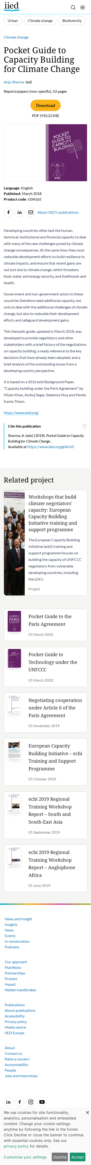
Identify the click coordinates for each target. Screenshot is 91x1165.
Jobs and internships (21, 1075)
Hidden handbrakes (20, 990)
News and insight (18, 919)
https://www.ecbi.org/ (21, 412)
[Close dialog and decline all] (87, 1110)
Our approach (16, 962)
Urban (13, 20)
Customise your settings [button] (25, 1157)
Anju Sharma (14, 82)
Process (11, 978)
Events (10, 935)
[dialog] (45, 1136)
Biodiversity (72, 20)
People (10, 1070)
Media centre (15, 1027)
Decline (59, 1157)
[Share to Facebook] (8, 212)
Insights (11, 924)
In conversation (17, 941)
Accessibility (15, 1016)
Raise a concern (17, 1059)
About (10, 1047)
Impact (10, 984)
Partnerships (15, 973)
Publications (15, 1004)
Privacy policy (16, 1021)
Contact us (13, 1053)
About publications (20, 1010)
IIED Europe (14, 1032)
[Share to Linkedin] (19, 212)
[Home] (12, 7)
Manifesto (13, 967)
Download (45, 105)
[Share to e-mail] (30, 212)
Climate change (40, 20)
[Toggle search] (73, 7)
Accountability (16, 1064)
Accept (77, 1157)
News (9, 930)
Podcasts (12, 947)
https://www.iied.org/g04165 (50, 446)
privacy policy (16, 1146)
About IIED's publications (58, 212)
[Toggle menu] (82, 7)
